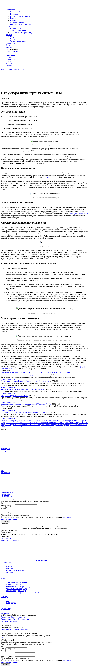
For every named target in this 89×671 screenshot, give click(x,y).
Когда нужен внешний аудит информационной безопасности (25, 381)
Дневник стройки (17, 22)
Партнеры (14, 14)
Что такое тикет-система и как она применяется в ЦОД (22, 389)
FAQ (12, 37)
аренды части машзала (79, 214)
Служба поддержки (18, 41)
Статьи (8, 45)
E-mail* (4, 508)
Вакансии (14, 18)
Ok (2, 638)
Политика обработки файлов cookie (15, 619)
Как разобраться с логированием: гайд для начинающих (23, 375)
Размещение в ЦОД (18, 28)
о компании (10, 55)
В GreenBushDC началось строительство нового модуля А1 (24, 412)
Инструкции (15, 39)
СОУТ (8, 575)
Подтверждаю (6, 629)
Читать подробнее (8, 379)
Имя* (3, 503)
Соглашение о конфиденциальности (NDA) (23, 593)
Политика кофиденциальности (13, 617)
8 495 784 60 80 (12, 51)
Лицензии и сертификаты (20, 16)
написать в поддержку (10, 540)
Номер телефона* (8, 506)
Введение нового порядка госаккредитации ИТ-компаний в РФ (26, 404)
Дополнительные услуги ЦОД (22, 33)
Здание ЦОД (11, 43)
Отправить (5, 521)
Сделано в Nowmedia (9, 621)
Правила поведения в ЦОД (16, 591)
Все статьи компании (9, 373)
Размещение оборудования (16, 582)
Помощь (9, 35)
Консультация (6, 497)
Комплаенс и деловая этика (21, 24)
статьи (8, 61)
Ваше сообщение (7, 513)
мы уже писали (49, 177)
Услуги (8, 26)
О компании (10, 10)
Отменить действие (20, 629)
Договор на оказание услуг (16, 589)
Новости (13, 20)
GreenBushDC (15, 12)
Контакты (9, 47)
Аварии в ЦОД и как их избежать (14, 396)
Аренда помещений (18, 31)
